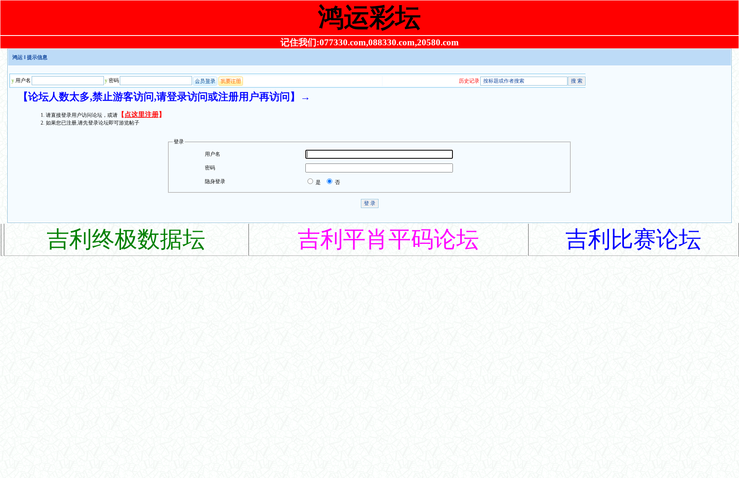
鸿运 (17, 57)
